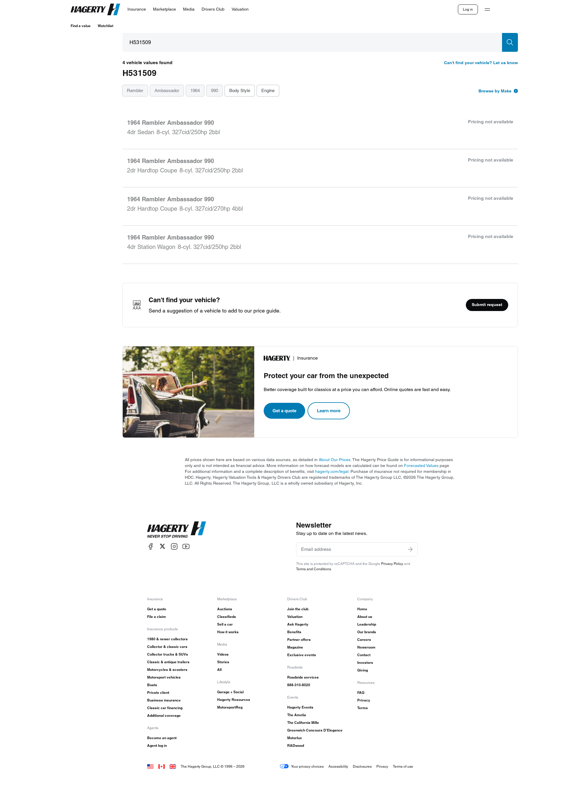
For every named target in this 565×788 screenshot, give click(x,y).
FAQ (360, 692)
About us (364, 617)
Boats (152, 685)
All (219, 669)
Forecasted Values (421, 465)
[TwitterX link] (162, 546)
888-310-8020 (298, 685)
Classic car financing (164, 708)
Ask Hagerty (297, 624)
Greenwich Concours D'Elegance (315, 730)
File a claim (156, 617)
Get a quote (284, 410)
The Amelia (296, 715)
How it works (228, 632)
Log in (468, 9)
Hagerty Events (300, 707)
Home (362, 609)
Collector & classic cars (167, 647)
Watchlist (105, 26)
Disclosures (362, 766)
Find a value (81, 26)
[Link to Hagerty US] (150, 766)
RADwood (295, 745)
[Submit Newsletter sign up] (410, 549)
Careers (364, 639)
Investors (365, 662)
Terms (362, 708)
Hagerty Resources (233, 699)
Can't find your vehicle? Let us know (481, 62)
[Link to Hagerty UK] (173, 766)
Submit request (487, 304)
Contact (363, 655)
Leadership (366, 624)
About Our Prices (334, 459)
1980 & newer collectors (167, 639)
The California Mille (303, 722)
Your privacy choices (307, 766)
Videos (223, 654)
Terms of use (403, 766)
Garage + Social (230, 692)
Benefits (294, 632)
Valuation (295, 617)
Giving (362, 670)
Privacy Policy (392, 564)
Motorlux (294, 738)
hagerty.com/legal (331, 471)
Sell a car (225, 624)
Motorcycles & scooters (167, 669)
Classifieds (226, 617)
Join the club (297, 609)
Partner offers (299, 639)
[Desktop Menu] (487, 9)
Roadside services (303, 677)
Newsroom (366, 647)
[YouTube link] (186, 546)
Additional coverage (164, 715)
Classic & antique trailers (168, 662)
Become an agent (162, 738)
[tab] (135, 91)
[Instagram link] (174, 546)
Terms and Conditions (313, 569)
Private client (158, 692)
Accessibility (338, 766)
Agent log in (157, 745)
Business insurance (164, 700)
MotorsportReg (229, 707)
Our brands (366, 632)
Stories (223, 662)
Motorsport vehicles (164, 677)
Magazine (295, 647)
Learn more (328, 410)
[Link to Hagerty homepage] (176, 529)
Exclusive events (301, 655)
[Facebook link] (151, 546)
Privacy (363, 700)
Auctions (224, 609)
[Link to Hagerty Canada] (161, 766)
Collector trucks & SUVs (167, 654)
